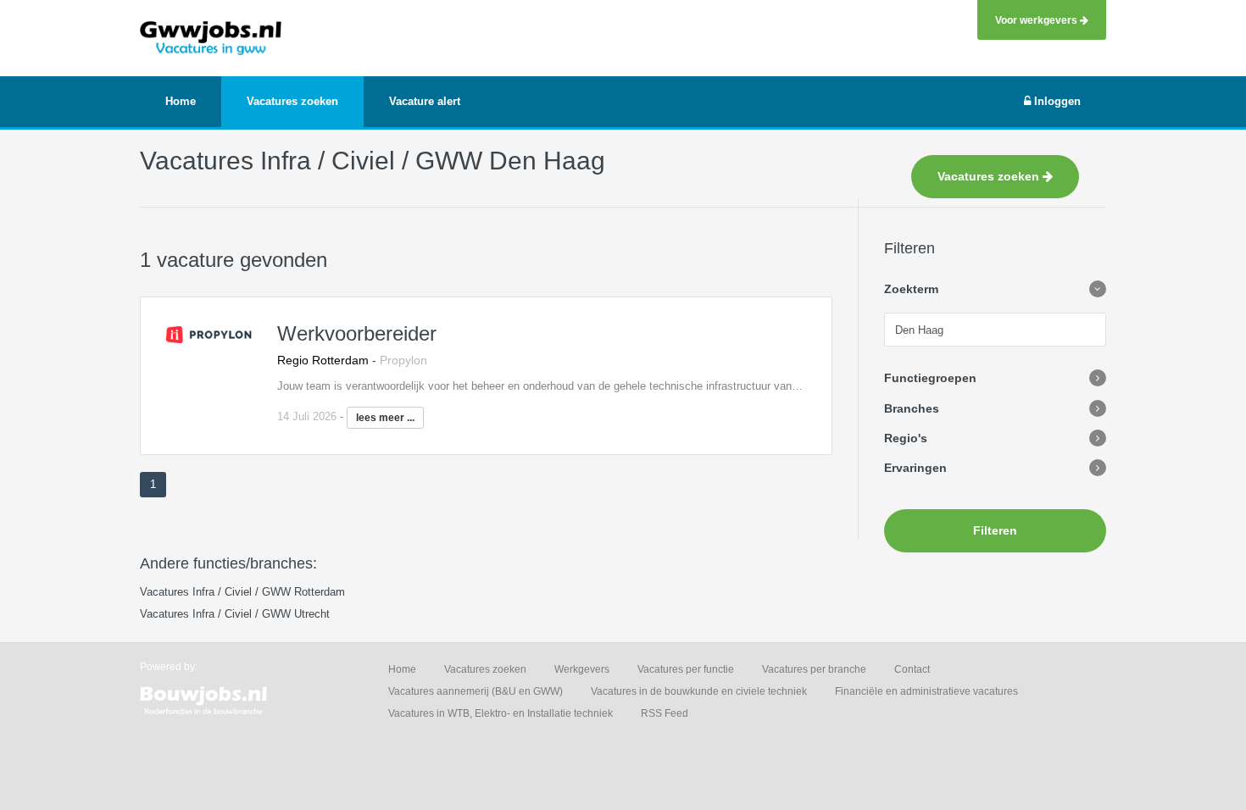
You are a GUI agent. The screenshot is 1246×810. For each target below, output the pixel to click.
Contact (912, 669)
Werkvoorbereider (357, 333)
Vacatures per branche (814, 669)
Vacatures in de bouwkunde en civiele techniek (699, 691)
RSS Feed (664, 713)
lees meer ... (385, 418)
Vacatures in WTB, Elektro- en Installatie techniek (500, 713)
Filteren (995, 530)
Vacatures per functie (685, 669)
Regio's (905, 438)
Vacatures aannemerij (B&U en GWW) (475, 691)
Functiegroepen (930, 378)
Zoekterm (911, 289)
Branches (911, 408)
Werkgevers (581, 669)
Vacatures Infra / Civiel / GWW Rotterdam (242, 591)
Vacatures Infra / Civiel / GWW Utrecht (235, 614)
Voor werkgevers (1037, 19)
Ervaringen (915, 467)
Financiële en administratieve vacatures (926, 691)
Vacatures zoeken (990, 176)
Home (402, 669)
